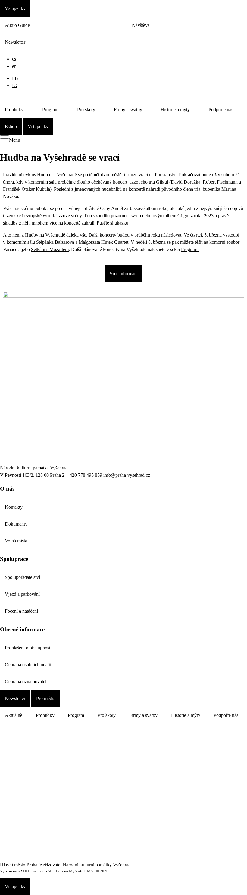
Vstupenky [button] (15, 8)
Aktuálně (13, 715)
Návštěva (141, 25)
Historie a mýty (175, 109)
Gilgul (162, 181)
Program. (190, 249)
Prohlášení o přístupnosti (28, 647)
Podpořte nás (220, 109)
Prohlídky (14, 109)
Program (50, 109)
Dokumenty (16, 523)
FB (15, 78)
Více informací (123, 273)
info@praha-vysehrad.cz (126, 475)
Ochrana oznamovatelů (27, 681)
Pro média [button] (45, 698)
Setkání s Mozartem (50, 249)
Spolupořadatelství (22, 577)
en (14, 66)
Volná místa (16, 540)
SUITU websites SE (36, 871)
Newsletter (15, 42)
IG (14, 85)
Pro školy (86, 109)
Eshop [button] (11, 126)
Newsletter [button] (15, 698)
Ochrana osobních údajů (28, 664)
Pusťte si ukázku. (113, 222)
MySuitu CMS (81, 871)
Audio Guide (17, 25)
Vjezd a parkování (22, 594)
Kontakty (14, 507)
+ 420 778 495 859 (84, 475)
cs (14, 58)
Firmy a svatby (128, 109)
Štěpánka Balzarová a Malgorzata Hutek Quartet (82, 242)
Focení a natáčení (21, 611)
